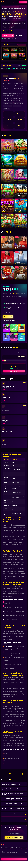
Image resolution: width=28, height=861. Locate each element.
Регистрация (23, 1)
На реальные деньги (9, 320)
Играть (20, 856)
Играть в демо (8, 316)
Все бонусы (19, 35)
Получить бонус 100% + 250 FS (14, 837)
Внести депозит (14, 371)
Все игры (3, 137)
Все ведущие (4, 234)
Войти (15, 1)
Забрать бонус (7, 35)
